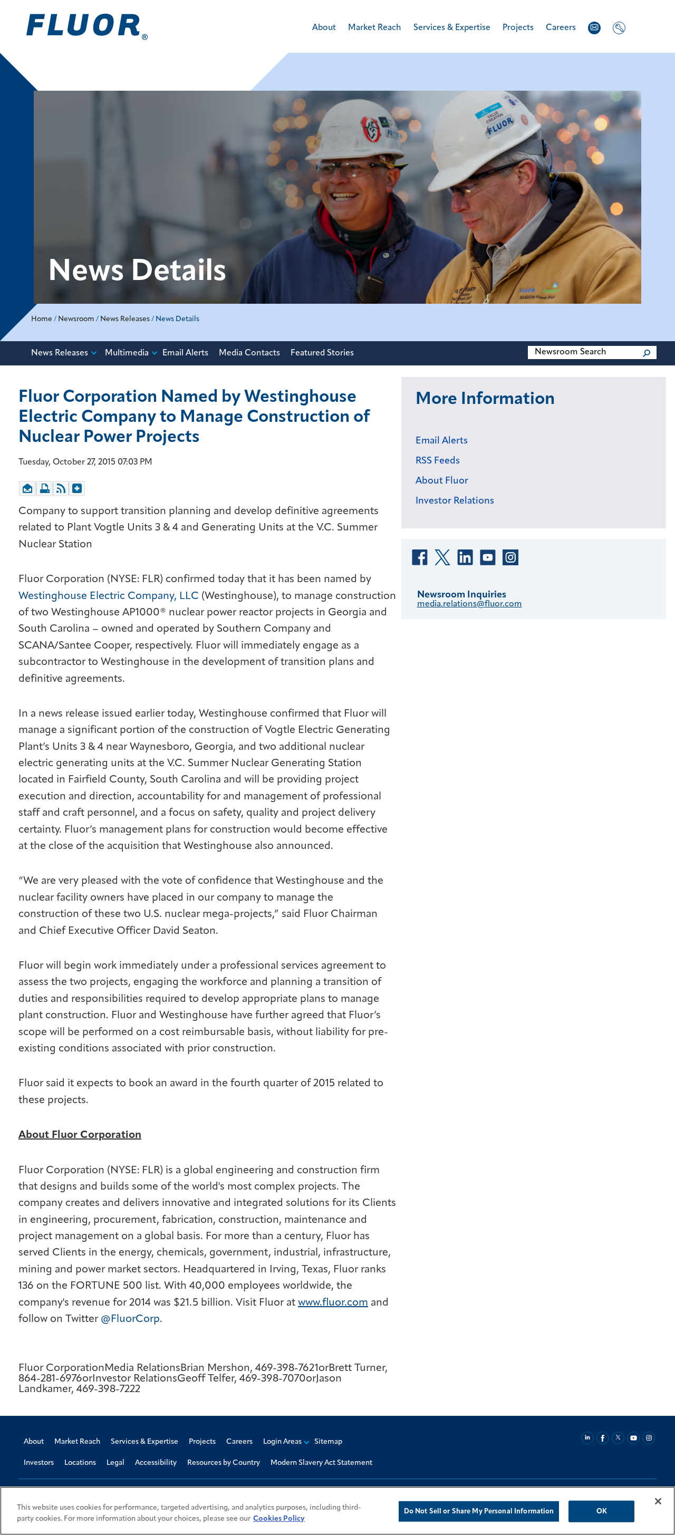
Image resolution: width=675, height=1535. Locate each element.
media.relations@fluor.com (469, 604)
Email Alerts (185, 353)
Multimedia (127, 353)
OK (601, 1511)
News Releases (125, 319)
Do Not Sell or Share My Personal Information (479, 1511)
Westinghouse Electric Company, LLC (108, 596)
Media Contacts (249, 353)
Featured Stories (322, 353)
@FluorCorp (130, 1319)
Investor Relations (455, 501)
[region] (337, 1510)
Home (41, 319)
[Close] (658, 1501)
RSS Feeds (438, 461)
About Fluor (442, 481)
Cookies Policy (279, 1519)
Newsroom (76, 319)
